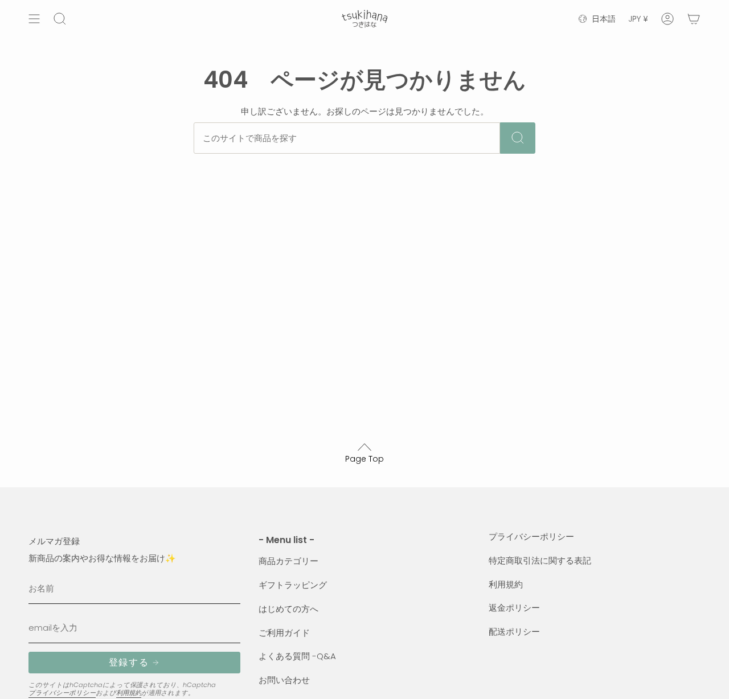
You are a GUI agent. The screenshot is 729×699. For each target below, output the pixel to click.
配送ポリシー (514, 632)
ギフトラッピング (293, 585)
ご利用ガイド (284, 633)
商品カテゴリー (288, 561)
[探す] (517, 138)
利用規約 (128, 692)
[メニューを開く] (34, 19)
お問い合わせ (284, 680)
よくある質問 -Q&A (297, 656)
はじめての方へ (288, 609)
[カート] (694, 19)
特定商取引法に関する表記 (540, 560)
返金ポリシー (514, 608)
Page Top (364, 458)
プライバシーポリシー (62, 692)
